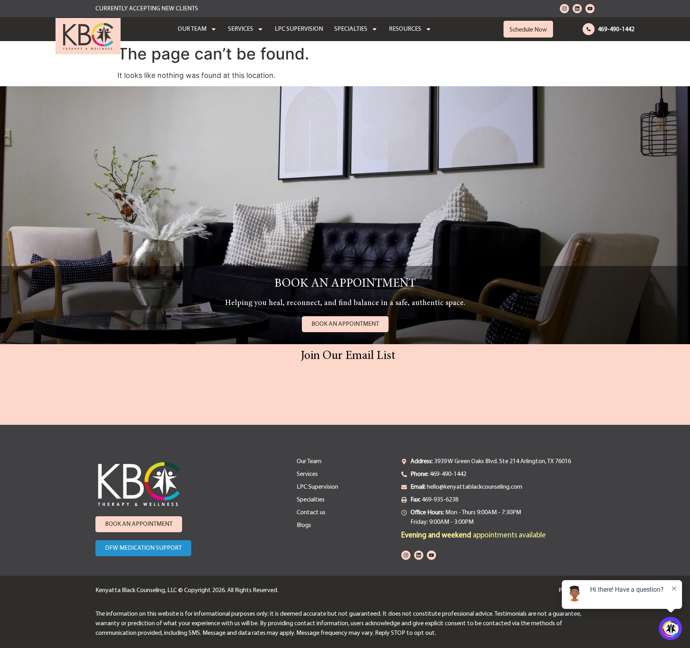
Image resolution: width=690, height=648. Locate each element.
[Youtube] (590, 8)
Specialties (350, 29)
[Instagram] (564, 8)
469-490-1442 (616, 30)
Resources (405, 29)
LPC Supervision (299, 29)
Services (240, 29)
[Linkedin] (577, 8)
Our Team (192, 29)
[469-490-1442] (589, 29)
